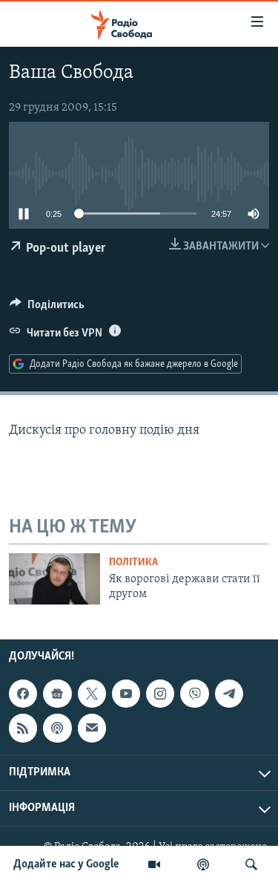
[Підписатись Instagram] (160, 694)
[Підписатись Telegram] (229, 694)
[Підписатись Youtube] (126, 694)
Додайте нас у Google (66, 864)
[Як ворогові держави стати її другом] (54, 579)
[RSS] (23, 728)
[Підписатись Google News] (57, 694)
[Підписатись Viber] (194, 694)
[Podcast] (57, 728)
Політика (133, 562)
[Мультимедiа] (154, 864)
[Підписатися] (92, 728)
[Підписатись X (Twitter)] (92, 694)
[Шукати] (251, 864)
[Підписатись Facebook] (23, 694)
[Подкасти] (203, 864)
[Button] (47, 308)
